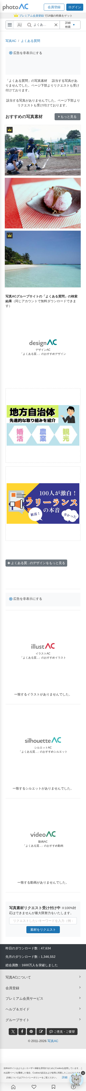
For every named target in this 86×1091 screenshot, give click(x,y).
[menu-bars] (10, 24)
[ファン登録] (34, 1087)
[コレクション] (53, 1087)
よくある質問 (30, 41)
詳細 (64, 1077)
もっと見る (69, 116)
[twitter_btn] (13, 1031)
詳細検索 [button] (70, 24)
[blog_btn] (41, 1031)
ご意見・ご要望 (64, 1031)
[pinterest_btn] (31, 1031)
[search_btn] (29, 25)
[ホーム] (13, 1087)
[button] (54, 7)
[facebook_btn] (22, 1031)
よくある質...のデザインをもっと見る (38, 563)
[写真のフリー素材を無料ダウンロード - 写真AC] (15, 7)
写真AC (11, 41)
